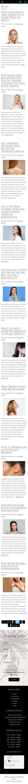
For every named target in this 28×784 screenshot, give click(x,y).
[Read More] (9, 135)
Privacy (13, 781)
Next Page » (15, 625)
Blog (14, 705)
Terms (8, 781)
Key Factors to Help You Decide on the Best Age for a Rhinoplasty (14, 273)
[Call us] (25, 2)
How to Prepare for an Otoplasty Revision (13, 450)
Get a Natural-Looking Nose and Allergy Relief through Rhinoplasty (12, 212)
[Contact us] (20, 2)
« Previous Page (7, 622)
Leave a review (15, 724)
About (15, 694)
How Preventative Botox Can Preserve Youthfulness (13, 508)
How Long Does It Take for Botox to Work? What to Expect (12, 16)
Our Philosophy (14, 698)
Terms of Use (13, 675)
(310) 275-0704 (15, 722)
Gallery (15, 703)
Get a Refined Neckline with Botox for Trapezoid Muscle (12, 147)
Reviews (14, 701)
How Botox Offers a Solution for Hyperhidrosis (13, 566)
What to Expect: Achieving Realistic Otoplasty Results (13, 331)
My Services (14, 696)
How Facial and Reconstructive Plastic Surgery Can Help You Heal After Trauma (13, 80)
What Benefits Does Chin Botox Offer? (13, 388)
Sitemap (19, 781)
